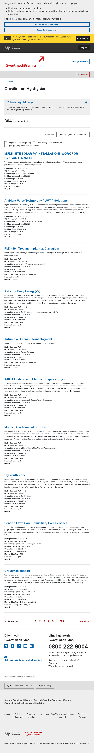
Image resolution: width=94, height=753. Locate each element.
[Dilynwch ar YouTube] (25, 646)
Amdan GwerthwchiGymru (18, 700)
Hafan (10, 82)
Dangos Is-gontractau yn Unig (19, 143)
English (84, 48)
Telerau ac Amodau (31, 715)
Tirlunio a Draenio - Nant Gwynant (28, 339)
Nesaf (82, 621)
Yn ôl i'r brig (46, 686)
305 (62, 621)
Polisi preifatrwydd (17, 715)
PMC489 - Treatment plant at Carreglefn (31, 248)
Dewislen (83, 74)
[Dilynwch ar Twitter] (6, 646)
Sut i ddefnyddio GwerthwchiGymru (52, 700)
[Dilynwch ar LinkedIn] (19, 646)
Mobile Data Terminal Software (25, 427)
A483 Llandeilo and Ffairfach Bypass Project (35, 379)
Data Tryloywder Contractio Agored (62, 715)
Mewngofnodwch (80, 61)
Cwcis (7, 714)
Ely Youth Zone (15, 475)
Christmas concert (17, 570)
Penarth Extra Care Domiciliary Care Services (35, 523)
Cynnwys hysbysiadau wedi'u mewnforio (23, 145)
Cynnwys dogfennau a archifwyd (49, 143)
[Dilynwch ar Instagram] (32, 646)
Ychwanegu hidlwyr (20, 102)
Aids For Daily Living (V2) (22, 291)
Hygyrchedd (44, 714)
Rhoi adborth (82, 38)
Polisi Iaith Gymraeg (82, 715)
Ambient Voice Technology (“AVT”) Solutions (36, 200)
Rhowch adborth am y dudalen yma (19, 677)
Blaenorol (13, 621)
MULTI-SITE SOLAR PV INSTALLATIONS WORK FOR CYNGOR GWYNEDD (41, 156)
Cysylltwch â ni (37, 703)
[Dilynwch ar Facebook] (12, 646)
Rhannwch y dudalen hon (21, 686)
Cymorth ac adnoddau (16, 703)
